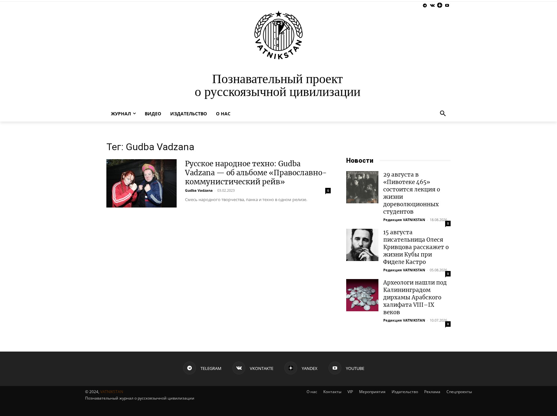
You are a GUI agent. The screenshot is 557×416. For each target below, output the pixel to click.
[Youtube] (447, 5)
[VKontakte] (432, 5)
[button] (443, 113)
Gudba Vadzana (199, 190)
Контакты (332, 391)
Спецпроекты (459, 391)
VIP (350, 391)
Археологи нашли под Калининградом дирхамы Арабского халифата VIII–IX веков (415, 297)
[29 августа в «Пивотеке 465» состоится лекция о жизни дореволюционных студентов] (362, 187)
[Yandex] (439, 5)
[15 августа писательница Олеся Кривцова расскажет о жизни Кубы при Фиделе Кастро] (362, 245)
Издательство (405, 391)
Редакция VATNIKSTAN (404, 219)
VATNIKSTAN (111, 391)
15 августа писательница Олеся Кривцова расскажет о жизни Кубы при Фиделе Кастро (416, 247)
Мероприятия (372, 391)
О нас (312, 391)
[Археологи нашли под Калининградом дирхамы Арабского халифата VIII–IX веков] (362, 295)
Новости (359, 160)
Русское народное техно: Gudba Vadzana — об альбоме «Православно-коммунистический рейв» (256, 172)
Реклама (432, 391)
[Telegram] (425, 5)
